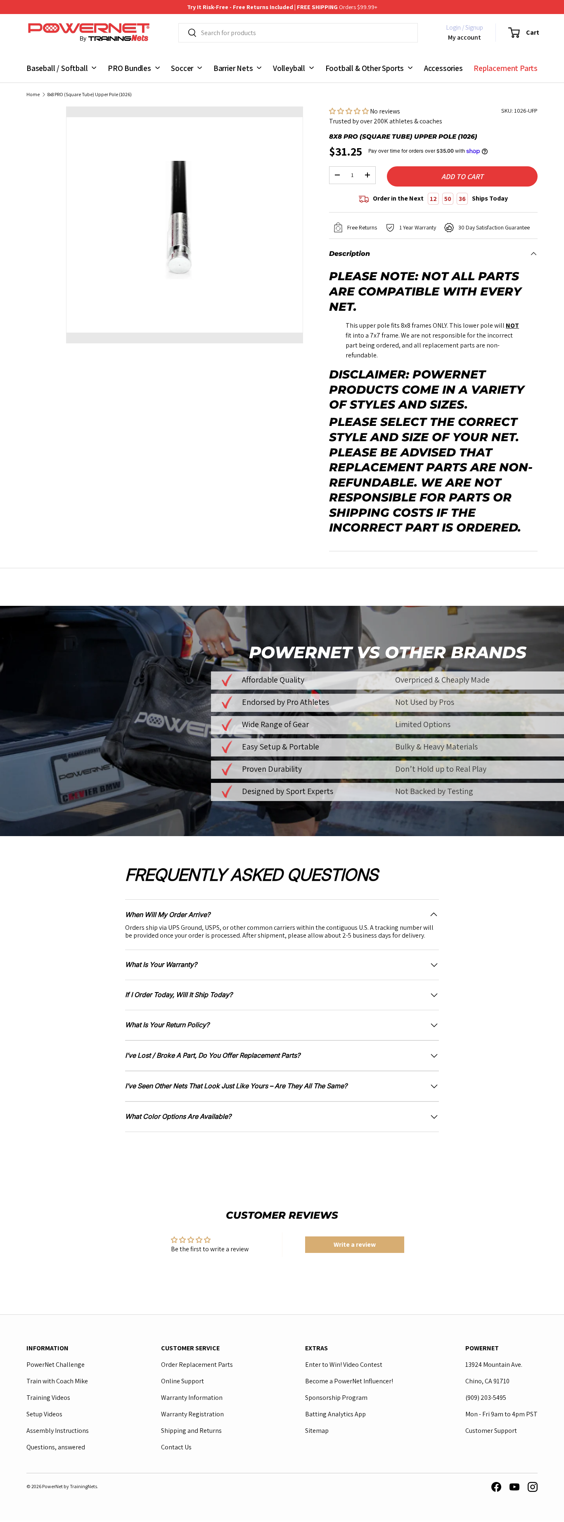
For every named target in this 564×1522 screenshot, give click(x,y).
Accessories (443, 68)
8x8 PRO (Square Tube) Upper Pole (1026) (89, 94)
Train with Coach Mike (57, 1381)
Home (33, 94)
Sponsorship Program (336, 1397)
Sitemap (317, 1430)
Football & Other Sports (364, 68)
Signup (474, 27)
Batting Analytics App (335, 1414)
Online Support (182, 1381)
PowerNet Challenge (55, 1364)
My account (464, 37)
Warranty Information (192, 1397)
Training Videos (48, 1397)
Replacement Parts (506, 68)
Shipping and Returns (191, 1430)
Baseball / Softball (57, 68)
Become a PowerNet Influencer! (349, 1381)
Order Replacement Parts (197, 1364)
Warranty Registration (192, 1414)
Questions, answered (55, 1447)
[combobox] (298, 33)
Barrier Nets (233, 68)
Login (453, 27)
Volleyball (289, 68)
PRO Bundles (129, 68)
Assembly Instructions (57, 1430)
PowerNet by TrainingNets (69, 1486)
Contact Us (176, 1447)
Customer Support (491, 1430)
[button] (518, 33)
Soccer (182, 68)
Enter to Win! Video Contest (343, 1364)
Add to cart (462, 176)
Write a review (355, 1244)
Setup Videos (44, 1414)
